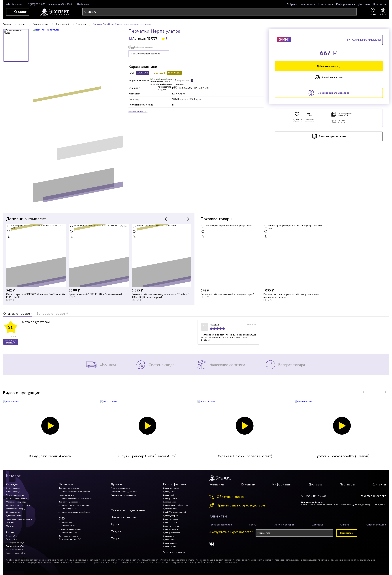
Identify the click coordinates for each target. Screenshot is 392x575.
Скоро (115, 538)
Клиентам (324, 4)
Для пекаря (168, 536)
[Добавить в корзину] (8, 226)
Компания (306, 4)
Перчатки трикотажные (68, 488)
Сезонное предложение (128, 510)
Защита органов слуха (68, 532)
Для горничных (170, 498)
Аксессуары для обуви (16, 553)
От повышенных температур (18, 505)
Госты (252, 524)
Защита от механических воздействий (75, 498)
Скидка (116, 531)
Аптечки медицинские (120, 488)
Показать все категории (174, 552)
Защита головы (65, 522)
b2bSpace (291, 4)
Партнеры (347, 484)
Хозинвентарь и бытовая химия (125, 495)
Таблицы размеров (220, 524)
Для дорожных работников (175, 505)
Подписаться (346, 532)
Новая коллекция (123, 517)
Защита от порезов (67, 509)
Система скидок (376, 524)
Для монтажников (171, 526)
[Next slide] (188, 219)
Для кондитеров (170, 515)
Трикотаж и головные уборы (19, 519)
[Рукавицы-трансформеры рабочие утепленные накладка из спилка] (293, 255)
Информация (344, 4)
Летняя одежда (13, 488)
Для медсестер (170, 522)
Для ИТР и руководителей (174, 512)
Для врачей (168, 495)
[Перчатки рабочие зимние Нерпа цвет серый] (230, 255)
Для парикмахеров (171, 532)
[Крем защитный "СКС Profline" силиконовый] (36, 255)
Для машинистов (170, 519)
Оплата (344, 524)
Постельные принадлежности (124, 491)
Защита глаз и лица (66, 525)
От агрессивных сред (15, 509)
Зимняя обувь (12, 539)
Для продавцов (170, 543)
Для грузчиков (169, 502)
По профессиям (174, 484)
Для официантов (170, 529)
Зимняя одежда (13, 491)
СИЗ (61, 518)
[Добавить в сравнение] (8, 236)
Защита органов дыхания (69, 529)
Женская (10, 526)
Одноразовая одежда (16, 502)
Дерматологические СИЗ (69, 539)
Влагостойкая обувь (15, 549)
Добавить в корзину (329, 66)
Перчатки (65, 484)
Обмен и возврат (284, 524)
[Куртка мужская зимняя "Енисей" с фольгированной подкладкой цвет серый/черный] (161, 255)
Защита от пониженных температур (74, 491)
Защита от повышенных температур (74, 505)
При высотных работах (68, 536)
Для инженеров (170, 509)
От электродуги (13, 512)
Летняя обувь (12, 536)
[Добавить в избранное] (8, 231)
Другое (116, 484)
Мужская (10, 522)
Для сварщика (169, 546)
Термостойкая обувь (15, 546)
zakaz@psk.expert (15, 4)
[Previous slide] (165, 219)
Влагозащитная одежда (16, 498)
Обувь (10, 532)
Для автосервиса (171, 488)
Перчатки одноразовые (69, 502)
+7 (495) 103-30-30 (36, 4)
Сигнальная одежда (15, 495)
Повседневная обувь (15, 543)
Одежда (12, 484)
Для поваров (169, 539)
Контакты (379, 4)
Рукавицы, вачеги (66, 495)
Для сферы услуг (13, 515)
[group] (78, 118)
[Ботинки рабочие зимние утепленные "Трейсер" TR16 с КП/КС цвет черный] (99, 255)
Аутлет (116, 524)
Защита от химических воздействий (74, 512)
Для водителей (170, 491)
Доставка (364, 4)
